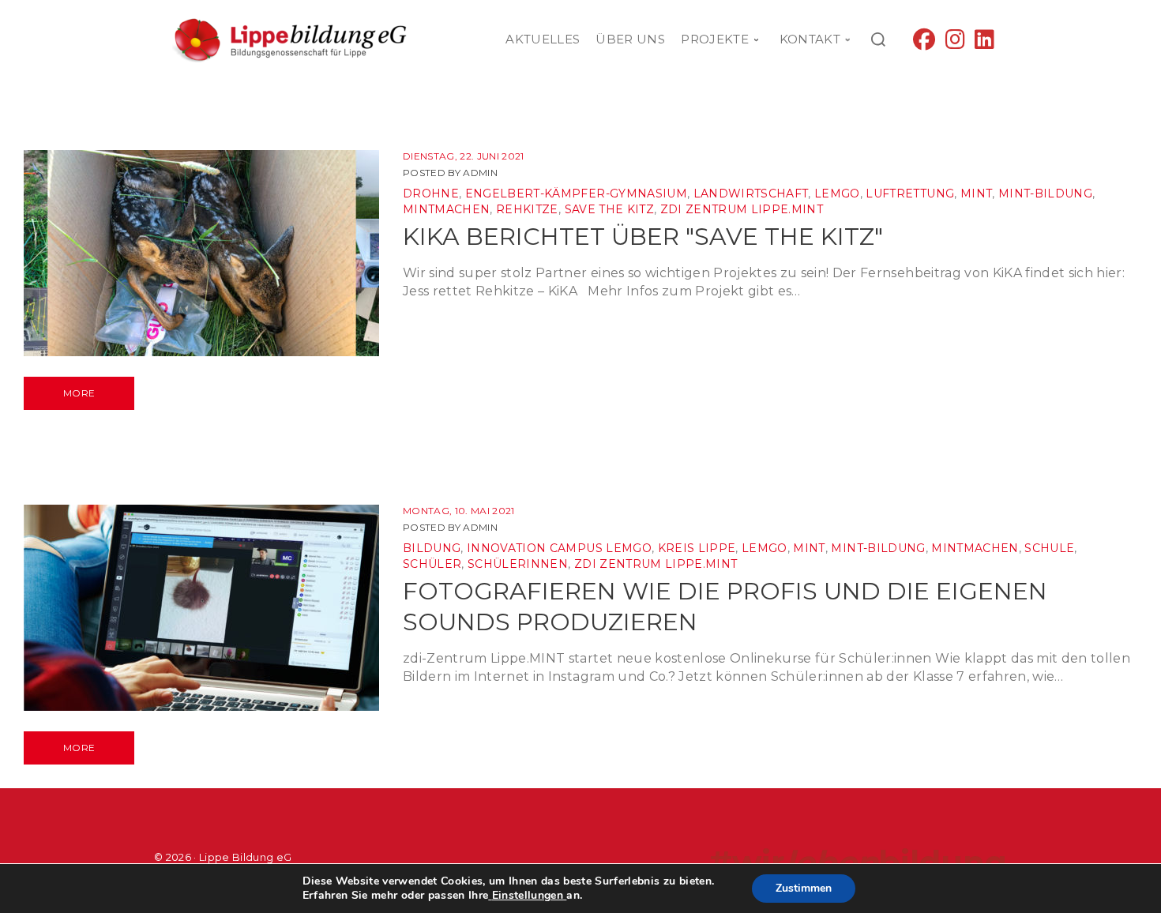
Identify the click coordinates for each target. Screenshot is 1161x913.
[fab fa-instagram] (955, 43)
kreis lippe (697, 548)
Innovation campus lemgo (559, 548)
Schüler (432, 564)
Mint (976, 193)
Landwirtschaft (751, 193)
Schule (1049, 548)
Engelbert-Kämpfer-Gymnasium (576, 193)
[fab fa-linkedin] (984, 43)
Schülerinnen (518, 564)
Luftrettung (910, 193)
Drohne (431, 193)
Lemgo (837, 193)
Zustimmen (804, 888)
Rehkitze (527, 209)
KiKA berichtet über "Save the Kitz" (643, 236)
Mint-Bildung (1045, 193)
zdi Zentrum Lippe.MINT (741, 209)
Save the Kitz (609, 209)
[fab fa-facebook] (924, 43)
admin (480, 172)
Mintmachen (446, 209)
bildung (431, 548)
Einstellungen (527, 896)
